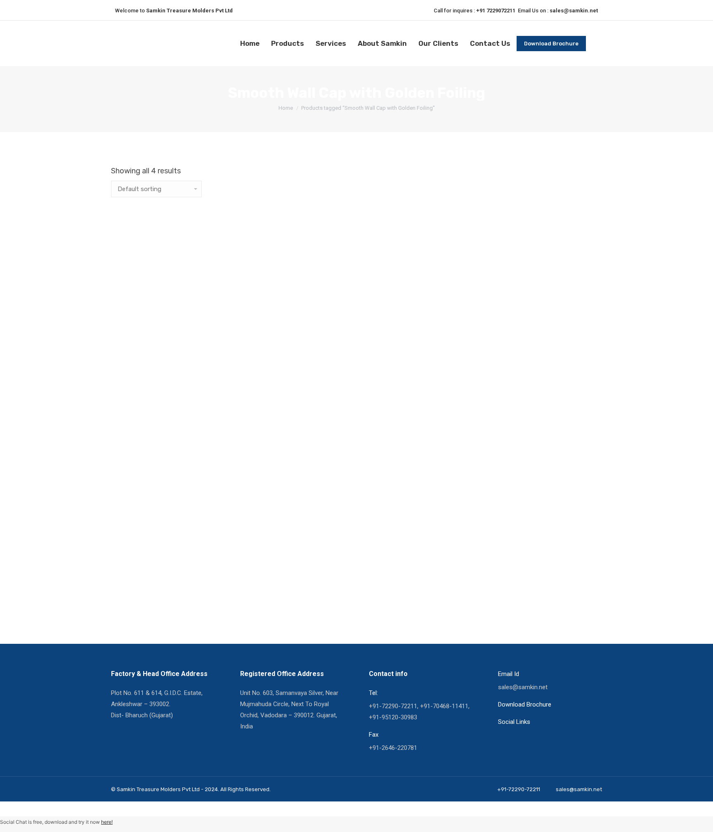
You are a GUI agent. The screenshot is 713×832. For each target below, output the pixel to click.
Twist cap (131, 600)
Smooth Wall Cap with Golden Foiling (185, 498)
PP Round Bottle (144, 396)
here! (107, 822)
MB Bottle (131, 293)
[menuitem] (250, 44)
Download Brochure (524, 704)
